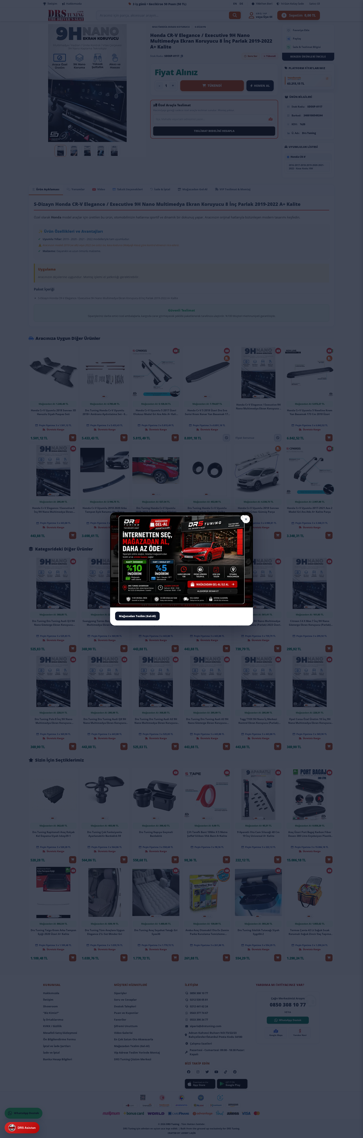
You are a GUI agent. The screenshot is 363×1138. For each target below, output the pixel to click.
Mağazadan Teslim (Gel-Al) (137, 616)
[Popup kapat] (246, 519)
